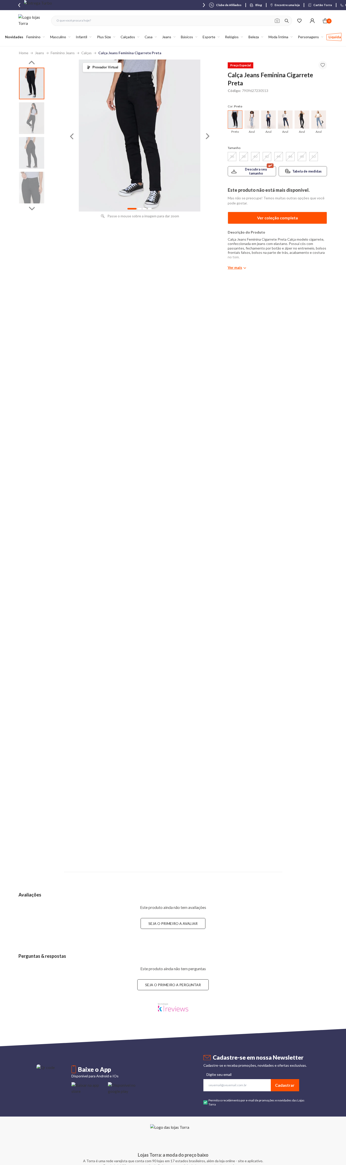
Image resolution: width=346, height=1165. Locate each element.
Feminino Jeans (63, 53)
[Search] (287, 21)
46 (290, 156)
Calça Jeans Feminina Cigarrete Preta (129, 53)
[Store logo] (32, 20)
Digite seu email (219, 1074)
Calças (86, 53)
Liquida (335, 37)
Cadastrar (285, 1085)
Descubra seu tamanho (256, 171)
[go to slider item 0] (31, 83)
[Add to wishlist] (322, 65)
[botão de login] (312, 20)
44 (279, 156)
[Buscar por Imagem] (277, 20)
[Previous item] (19, 5)
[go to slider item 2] (31, 153)
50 (314, 156)
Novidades (14, 37)
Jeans (39, 53)
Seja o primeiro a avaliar (173, 923)
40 (255, 156)
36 (232, 156)
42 (267, 156)
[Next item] (204, 5)
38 (244, 156)
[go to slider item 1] (31, 118)
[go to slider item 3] (31, 187)
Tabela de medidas (307, 171)
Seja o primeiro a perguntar (173, 985)
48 (302, 156)
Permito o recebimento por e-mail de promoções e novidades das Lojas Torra (256, 1102)
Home (23, 53)
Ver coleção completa (277, 217)
